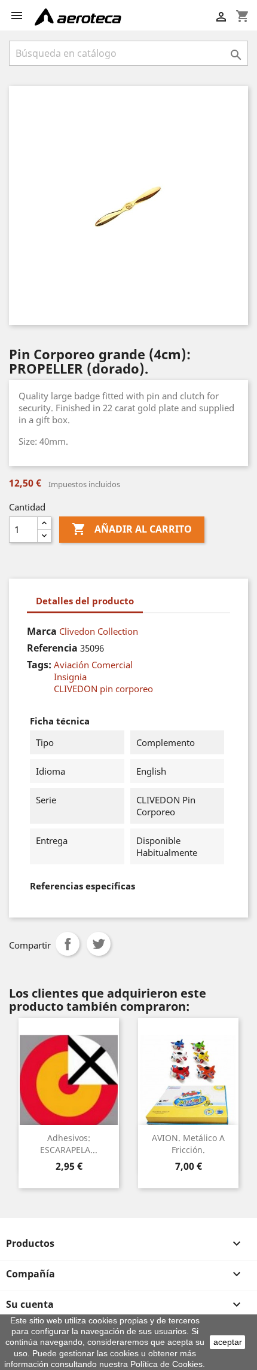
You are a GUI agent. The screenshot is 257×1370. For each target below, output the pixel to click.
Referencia (52, 648)
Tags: (39, 665)
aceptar (227, 1342)
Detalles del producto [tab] (85, 601)
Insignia (70, 677)
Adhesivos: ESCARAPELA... (68, 1143)
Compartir (67, 944)
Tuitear (99, 944)
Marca (42, 631)
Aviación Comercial (93, 665)
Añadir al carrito (132, 529)
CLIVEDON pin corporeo (103, 689)
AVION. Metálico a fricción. (188, 1143)
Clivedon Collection (98, 631)
